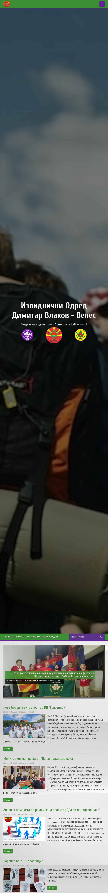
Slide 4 (62, 697)
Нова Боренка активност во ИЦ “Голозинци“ (35, 707)
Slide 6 (96, 697)
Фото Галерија (33, 637)
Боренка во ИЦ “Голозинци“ (23, 861)
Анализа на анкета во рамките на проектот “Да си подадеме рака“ (51, 810)
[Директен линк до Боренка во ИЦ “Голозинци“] (24, 891)
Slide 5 (79, 697)
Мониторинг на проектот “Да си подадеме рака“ (38, 758)
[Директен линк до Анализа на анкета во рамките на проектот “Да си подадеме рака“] (24, 840)
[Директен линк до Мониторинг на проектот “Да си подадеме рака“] (24, 789)
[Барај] (101, 637)
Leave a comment (27, 712)
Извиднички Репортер (14, 637)
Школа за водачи (50, 637)
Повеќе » (8, 749)
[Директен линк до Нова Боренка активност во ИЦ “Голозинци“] (24, 738)
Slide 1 (11, 697)
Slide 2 (28, 697)
